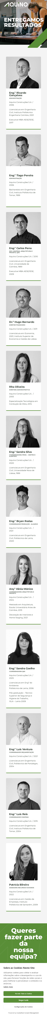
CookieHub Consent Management (28, 1013)
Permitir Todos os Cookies (23, 994)
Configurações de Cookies (23, 1007)
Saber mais (8, 987)
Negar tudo (23, 1000)
